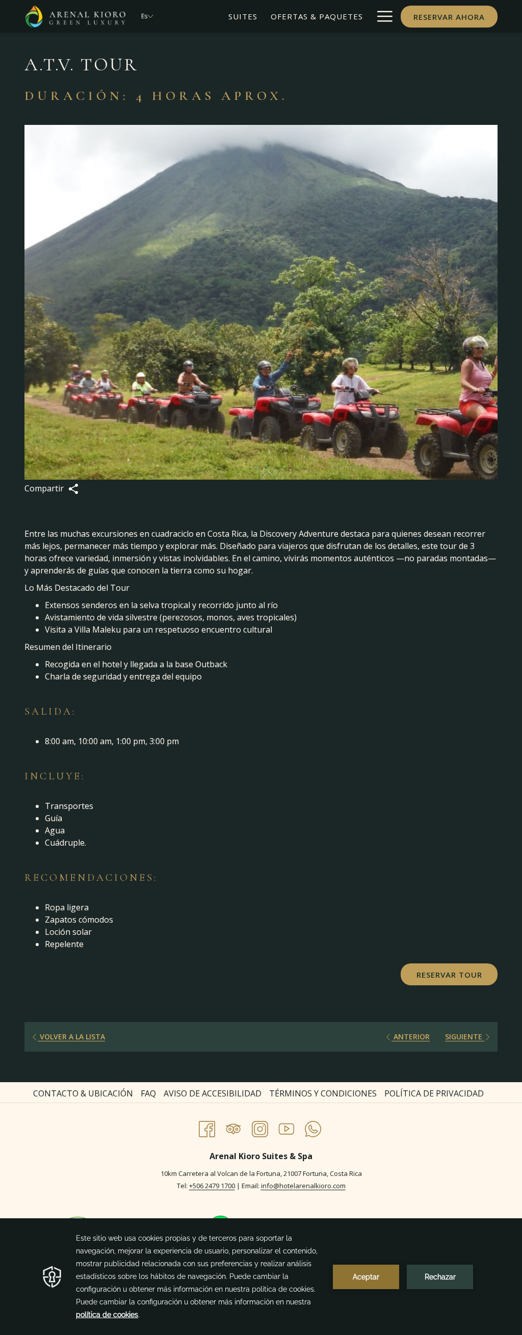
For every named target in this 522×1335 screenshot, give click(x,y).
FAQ (148, 1093)
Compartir (45, 488)
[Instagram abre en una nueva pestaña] (260, 1127)
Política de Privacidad (434, 1093)
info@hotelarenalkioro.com (303, 1185)
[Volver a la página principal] (75, 16)
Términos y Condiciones (323, 1093)
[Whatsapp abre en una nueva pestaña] (313, 1127)
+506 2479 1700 (212, 1185)
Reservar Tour (449, 975)
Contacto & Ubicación (83, 1093)
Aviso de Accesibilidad (213, 1093)
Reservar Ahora (449, 17)
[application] (261, 1276)
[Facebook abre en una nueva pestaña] (207, 1127)
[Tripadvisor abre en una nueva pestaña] (233, 1127)
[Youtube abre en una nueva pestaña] (286, 1127)
